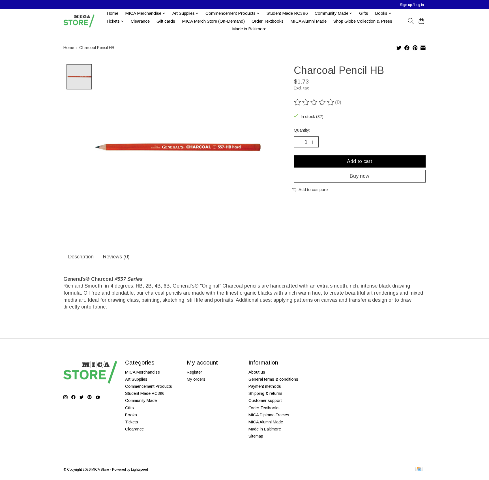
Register (194, 372)
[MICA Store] (79, 21)
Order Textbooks (268, 21)
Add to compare (313, 189)
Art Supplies (136, 379)
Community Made (141, 400)
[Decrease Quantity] (300, 142)
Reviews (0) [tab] (116, 257)
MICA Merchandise (142, 372)
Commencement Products (148, 386)
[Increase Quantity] (312, 142)
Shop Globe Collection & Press (362, 21)
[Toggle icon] (410, 21)
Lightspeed (139, 470)
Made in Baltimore (249, 28)
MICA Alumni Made (308, 21)
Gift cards (165, 21)
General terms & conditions (273, 379)
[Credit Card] (418, 469)
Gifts (363, 13)
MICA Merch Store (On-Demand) (213, 21)
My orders (196, 379)
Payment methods (264, 386)
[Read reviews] (314, 102)
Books (131, 415)
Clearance (140, 21)
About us (256, 372)
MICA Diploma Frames (268, 415)
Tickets (131, 422)
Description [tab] (81, 257)
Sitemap (255, 436)
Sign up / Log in (412, 5)
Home (112, 13)
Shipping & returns (265, 393)
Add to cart (359, 161)
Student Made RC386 (287, 13)
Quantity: (302, 130)
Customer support (265, 400)
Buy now (359, 176)
